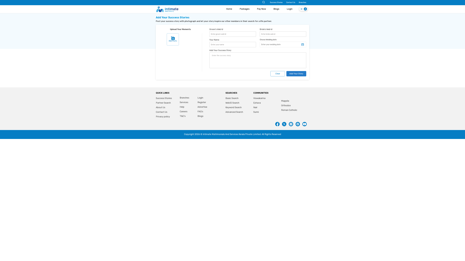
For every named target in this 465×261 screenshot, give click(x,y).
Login (289, 9)
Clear (277, 73)
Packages (244, 9)
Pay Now (261, 9)
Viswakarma (259, 98)
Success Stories (276, 2)
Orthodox (286, 105)
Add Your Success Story (220, 50)
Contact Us (290, 2)
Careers (183, 111)
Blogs (276, 9)
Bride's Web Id (266, 29)
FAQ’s (200, 111)
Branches (302, 2)
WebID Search (232, 103)
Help (182, 107)
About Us (160, 107)
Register (202, 102)
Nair (255, 107)
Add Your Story (296, 73)
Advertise (202, 107)
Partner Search (163, 103)
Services (184, 102)
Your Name (214, 40)
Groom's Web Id (216, 29)
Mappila (285, 101)
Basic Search (231, 98)
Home (229, 9)
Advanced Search (234, 112)
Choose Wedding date (268, 40)
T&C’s (183, 116)
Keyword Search (233, 107)
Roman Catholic (289, 110)
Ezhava (257, 103)
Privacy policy (163, 117)
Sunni (256, 112)
